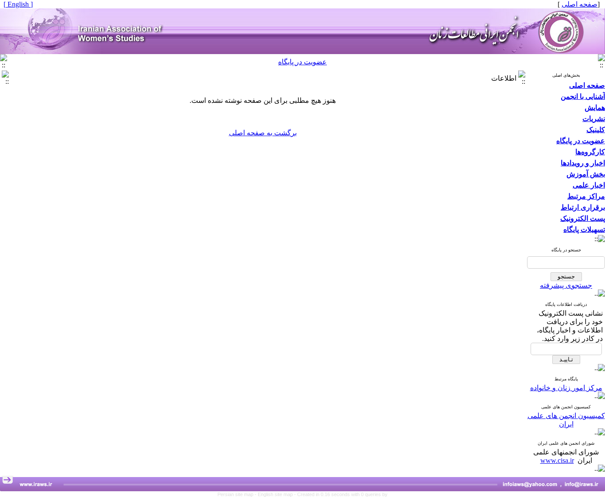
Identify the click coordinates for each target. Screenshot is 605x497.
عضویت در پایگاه (302, 62)
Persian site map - (237, 494)
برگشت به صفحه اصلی (263, 133)
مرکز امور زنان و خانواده (566, 387)
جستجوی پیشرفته (566, 285)
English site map (276, 494)
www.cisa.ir (557, 460)
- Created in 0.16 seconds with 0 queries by (341, 494)
